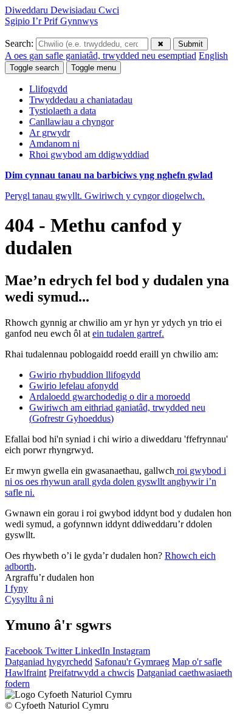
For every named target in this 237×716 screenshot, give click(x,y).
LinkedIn (93, 651)
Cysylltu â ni (29, 599)
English (213, 55)
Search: (20, 43)
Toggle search (34, 67)
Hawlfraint (25, 672)
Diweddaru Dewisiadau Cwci (62, 10)
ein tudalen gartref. (128, 333)
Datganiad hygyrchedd (48, 662)
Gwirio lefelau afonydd (73, 385)
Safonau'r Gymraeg (132, 662)
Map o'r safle (197, 662)
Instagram (131, 651)
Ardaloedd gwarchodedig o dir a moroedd (109, 396)
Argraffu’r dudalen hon (49, 577)
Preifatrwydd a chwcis (91, 672)
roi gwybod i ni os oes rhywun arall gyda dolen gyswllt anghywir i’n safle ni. (115, 481)
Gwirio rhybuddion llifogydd (84, 375)
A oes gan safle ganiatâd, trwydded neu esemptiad (100, 55)
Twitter (60, 651)
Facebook (25, 651)
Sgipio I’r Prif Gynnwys (51, 21)
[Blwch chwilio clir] (161, 44)
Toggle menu (93, 67)
